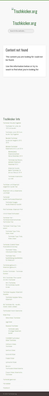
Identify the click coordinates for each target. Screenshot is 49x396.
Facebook (21, 37)
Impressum (6, 388)
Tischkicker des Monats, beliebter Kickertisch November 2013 (15, 162)
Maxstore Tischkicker (12, 326)
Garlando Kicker (10, 354)
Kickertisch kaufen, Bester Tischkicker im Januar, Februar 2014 (15, 170)
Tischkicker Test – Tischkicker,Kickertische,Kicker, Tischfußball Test (12, 220)
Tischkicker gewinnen (9, 379)
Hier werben (7, 384)
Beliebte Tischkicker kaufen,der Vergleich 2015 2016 (14, 140)
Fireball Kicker (10, 358)
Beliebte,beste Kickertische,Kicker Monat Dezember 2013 (15, 154)
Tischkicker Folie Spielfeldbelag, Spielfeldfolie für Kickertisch (14, 258)
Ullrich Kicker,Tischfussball (11, 214)
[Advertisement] (22, 97)
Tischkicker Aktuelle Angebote (12, 123)
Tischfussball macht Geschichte (12, 311)
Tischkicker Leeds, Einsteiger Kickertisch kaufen (14, 331)
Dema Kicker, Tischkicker (13, 318)
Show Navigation (39, 23)
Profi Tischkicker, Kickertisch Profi (13, 209)
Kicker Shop (6, 315)
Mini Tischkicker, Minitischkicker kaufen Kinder (13, 285)
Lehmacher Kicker (11, 362)
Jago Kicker (9, 322)
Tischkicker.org (24, 23)
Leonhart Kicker (10, 350)
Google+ (27, 37)
